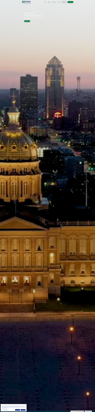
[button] (45, 2)
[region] (14, 407)
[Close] (25, 405)
